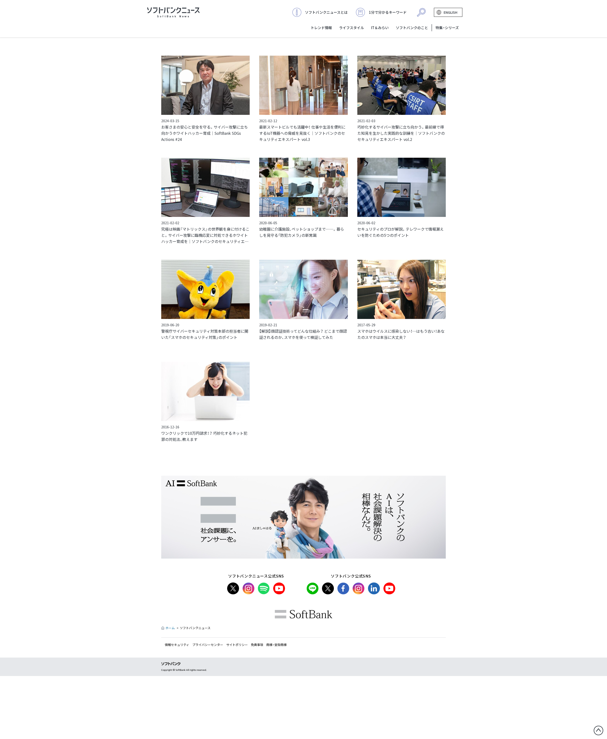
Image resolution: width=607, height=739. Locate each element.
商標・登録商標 (276, 644)
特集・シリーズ (447, 27)
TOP (173, 12)
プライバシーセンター (207, 644)
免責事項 (257, 644)
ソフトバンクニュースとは (326, 12)
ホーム (170, 628)
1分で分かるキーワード (388, 12)
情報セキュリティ (177, 644)
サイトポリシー (237, 644)
